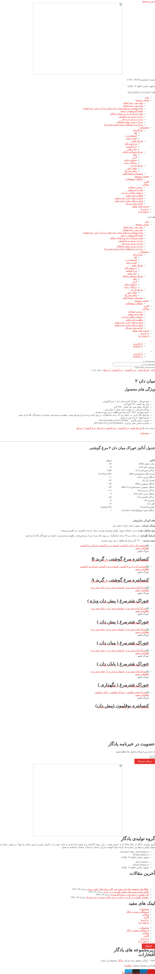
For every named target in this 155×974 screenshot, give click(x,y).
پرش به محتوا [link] (148, 1)
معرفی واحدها (142, 100)
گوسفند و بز (131, 135)
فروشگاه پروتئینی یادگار (137, 912)
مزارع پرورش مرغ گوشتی (130, 116)
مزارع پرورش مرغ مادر (132, 119)
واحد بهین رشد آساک (133, 103)
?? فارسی (138, 343)
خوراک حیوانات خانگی (132, 152)
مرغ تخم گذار (130, 144)
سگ (135, 154)
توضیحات (144, 433)
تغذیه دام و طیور (135, 190)
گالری (146, 182)
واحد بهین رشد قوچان (132, 105)
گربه (135, 157)
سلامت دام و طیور (134, 195)
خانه (147, 97)
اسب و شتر (131, 138)
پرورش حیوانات (135, 187)
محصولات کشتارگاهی (132, 173)
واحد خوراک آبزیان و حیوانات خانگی (126, 114)
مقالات (145, 184)
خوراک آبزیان (137, 165)
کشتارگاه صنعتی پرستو (132, 111)
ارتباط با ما (144, 212)
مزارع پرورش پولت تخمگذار (130, 122)
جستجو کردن (149, 364)
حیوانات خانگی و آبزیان (132, 193)
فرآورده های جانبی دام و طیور (128, 198)
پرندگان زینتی (130, 163)
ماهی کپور (132, 168)
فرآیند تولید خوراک (134, 203)
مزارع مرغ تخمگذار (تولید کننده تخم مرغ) (123, 125)
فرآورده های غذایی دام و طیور (128, 201)
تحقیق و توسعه (142, 176)
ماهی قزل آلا (131, 171)
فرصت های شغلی (140, 206)
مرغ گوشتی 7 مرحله (113, 370)
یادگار (120, 960)
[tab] (74, 433)
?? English (138, 346)
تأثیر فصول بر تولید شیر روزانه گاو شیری (129, 894)
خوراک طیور (137, 141)
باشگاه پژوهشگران (134, 179)
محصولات (144, 127)
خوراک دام (138, 130)
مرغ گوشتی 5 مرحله (106, 428)
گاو (135, 133)
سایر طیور (132, 149)
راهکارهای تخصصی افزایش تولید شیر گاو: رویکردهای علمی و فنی (118, 889)
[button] (77, 216)
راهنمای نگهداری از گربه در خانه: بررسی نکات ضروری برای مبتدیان (117, 897)
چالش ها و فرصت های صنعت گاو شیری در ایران (126, 892)
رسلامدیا (128, 965)
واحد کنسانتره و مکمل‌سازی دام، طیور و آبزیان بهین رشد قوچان (113, 108)
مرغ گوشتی (131, 146)
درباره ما (145, 209)
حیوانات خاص (130, 160)
